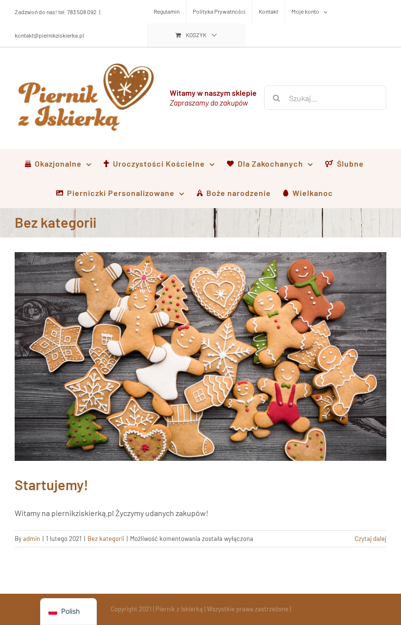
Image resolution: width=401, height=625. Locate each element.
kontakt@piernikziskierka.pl (49, 35)
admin (31, 538)
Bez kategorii (106, 538)
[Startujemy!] (200, 356)
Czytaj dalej (370, 538)
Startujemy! (52, 484)
